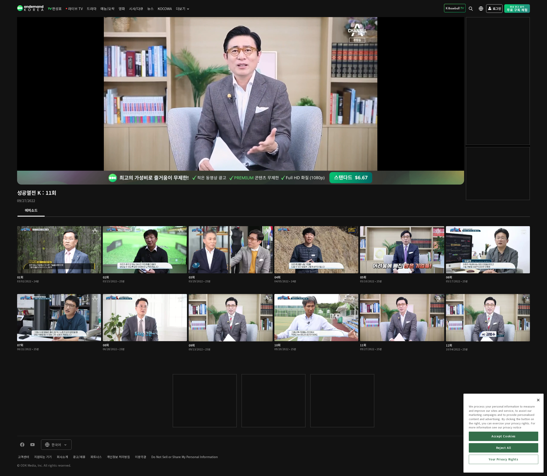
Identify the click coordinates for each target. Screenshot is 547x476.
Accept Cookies (503, 436)
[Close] (538, 400)
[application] (240, 94)
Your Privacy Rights (503, 459)
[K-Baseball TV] (455, 8)
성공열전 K (29, 192)
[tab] (31, 211)
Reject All (503, 448)
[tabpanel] (273, 291)
